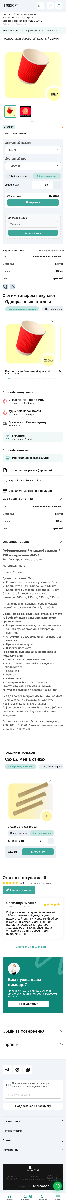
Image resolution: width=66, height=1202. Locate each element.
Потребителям (12, 1130)
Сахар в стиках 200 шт (22, 826)
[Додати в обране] (61, 128)
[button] (10, 111)
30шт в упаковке (47, 176)
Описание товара (16, 541)
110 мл (59, 271)
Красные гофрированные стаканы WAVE (22, 21)
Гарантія (11, 1044)
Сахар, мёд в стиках (20, 766)
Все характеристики (32, 30)
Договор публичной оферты (52, 1177)
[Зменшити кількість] (35, 185)
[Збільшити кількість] (57, 185)
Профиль (42, 1199)
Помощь (8, 1140)
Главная (6, 14)
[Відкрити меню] (58, 1196)
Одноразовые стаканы (25, 14)
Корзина (26, 1197)
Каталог (9, 1199)
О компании (11, 1150)
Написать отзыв (21, 890)
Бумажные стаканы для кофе (17, 18)
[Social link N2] (17, 1069)
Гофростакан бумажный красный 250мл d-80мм (27, 373)
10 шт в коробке (18, 833)
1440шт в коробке (19, 176)
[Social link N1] (7, 1069)
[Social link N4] (27, 1069)
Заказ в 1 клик (33, 233)
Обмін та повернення (24, 1031)
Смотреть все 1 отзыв (31, 947)
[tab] (32, 121)
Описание (51, 30)
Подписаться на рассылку (33, 1106)
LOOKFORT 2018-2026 (12, 1177)
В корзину (33, 202)
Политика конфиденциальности (34, 1177)
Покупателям (11, 1121)
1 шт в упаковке (41, 833)
